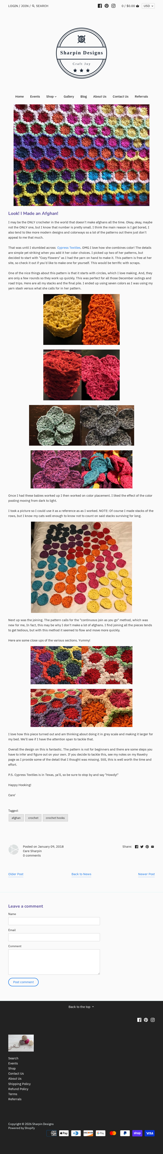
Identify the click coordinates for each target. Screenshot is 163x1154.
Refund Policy (18, 1089)
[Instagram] (113, 6)
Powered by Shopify (21, 1128)
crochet (33, 818)
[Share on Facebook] (136, 846)
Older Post (15, 874)
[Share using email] (152, 846)
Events (13, 1063)
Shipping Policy (19, 1084)
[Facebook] (100, 6)
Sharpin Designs (43, 1124)
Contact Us (16, 1073)
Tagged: (13, 810)
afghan (16, 818)
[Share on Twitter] (141, 846)
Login (13, 6)
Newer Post (146, 874)
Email (12, 930)
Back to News (81, 874)
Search (13, 1058)
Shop (12, 1068)
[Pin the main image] (147, 846)
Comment (14, 946)
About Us (14, 1079)
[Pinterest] (107, 6)
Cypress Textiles (68, 248)
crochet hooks (55, 818)
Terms (12, 1094)
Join (25, 6)
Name (12, 914)
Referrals (14, 1099)
